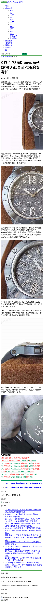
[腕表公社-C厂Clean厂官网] (12, 2)
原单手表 (13, 38)
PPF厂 (12, 27)
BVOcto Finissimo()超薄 (20, 463)
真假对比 (8, 43)
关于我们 (8, 47)
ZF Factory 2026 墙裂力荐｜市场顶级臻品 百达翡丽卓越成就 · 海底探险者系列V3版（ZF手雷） (23, 553)
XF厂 (12, 20)
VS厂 (12, 31)
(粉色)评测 (18, 461)
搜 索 (24, 54)
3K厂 (12, 24)
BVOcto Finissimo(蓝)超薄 (20, 466)
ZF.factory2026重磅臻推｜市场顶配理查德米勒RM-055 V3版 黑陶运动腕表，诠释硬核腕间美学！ (23, 530)
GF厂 (12, 15)
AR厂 (12, 11)
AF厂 (12, 22)
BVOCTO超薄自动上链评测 (17, 477)
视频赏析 (8, 45)
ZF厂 (12, 34)
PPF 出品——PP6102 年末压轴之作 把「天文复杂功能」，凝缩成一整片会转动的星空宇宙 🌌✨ (23, 537)
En (6, 50)
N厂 (11, 29)
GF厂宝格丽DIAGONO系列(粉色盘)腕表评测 (23, 487)
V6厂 (12, 17)
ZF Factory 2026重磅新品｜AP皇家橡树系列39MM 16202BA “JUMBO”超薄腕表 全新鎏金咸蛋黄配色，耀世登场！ (23, 565)
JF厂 (11, 13)
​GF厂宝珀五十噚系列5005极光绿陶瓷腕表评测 (24, 483)
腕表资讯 (8, 41)
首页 (7, 6)
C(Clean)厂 (14, 36)
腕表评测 (8, 8)
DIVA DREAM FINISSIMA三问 (17, 472)
